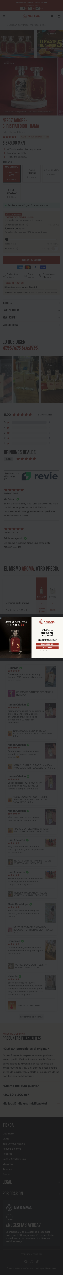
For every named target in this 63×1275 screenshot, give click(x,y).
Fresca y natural (47, 648)
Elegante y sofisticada (47, 644)
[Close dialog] (1, 618)
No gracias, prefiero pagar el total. (47, 650)
